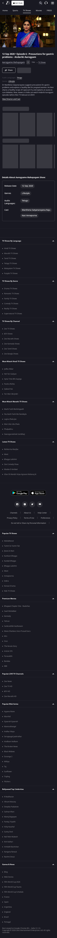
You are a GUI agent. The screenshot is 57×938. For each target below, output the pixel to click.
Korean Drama (9, 586)
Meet (6, 454)
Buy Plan (18, 3)
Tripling (7, 776)
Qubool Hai (8, 389)
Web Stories (8, 877)
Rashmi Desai (9, 857)
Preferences (44, 518)
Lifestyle (11, 80)
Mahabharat (9, 541)
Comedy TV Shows (11, 303)
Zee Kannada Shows (12, 344)
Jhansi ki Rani (9, 551)
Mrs (5, 636)
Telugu (19, 76)
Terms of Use (28, 518)
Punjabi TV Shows (11, 273)
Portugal (7, 922)
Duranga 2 (8, 756)
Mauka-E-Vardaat (11, 469)
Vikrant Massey (10, 802)
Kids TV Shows (9, 591)
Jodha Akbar (8, 369)
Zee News (8, 681)
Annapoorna (9, 576)
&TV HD (7, 691)
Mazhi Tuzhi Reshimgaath (14, 409)
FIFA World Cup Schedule (13, 892)
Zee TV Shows (9, 329)
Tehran (7, 621)
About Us (26, 513)
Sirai (6, 641)
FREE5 (49, 10)
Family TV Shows (10, 298)
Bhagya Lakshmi (10, 459)
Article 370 (8, 651)
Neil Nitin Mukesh (11, 837)
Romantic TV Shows (11, 293)
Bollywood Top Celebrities (13, 789)
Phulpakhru (8, 429)
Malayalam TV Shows (12, 268)
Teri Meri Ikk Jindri (11, 394)
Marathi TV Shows (11, 253)
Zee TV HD (8, 686)
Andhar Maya (9, 731)
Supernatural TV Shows (13, 313)
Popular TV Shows (9, 533)
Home (5, 10)
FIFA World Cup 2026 (12, 882)
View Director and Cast (11, 98)
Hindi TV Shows (10, 248)
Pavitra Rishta (9, 384)
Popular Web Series (10, 704)
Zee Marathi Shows (11, 339)
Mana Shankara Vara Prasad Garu (17, 631)
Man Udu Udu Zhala (12, 424)
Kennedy (7, 616)
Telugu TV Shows (10, 263)
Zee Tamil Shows (10, 349)
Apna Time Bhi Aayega (13, 379)
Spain (6, 902)
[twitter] (31, 504)
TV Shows (27, 10)
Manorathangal (10, 726)
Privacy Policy (11, 518)
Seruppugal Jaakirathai (13, 736)
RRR (5, 666)
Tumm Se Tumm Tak (12, 546)
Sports (15, 10)
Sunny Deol (8, 832)
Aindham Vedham (11, 741)
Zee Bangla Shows (11, 354)
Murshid (7, 716)
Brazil (6, 917)
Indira (6, 581)
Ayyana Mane (9, 711)
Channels (12, 513)
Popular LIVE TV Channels (13, 674)
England (7, 912)
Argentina (8, 907)
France (6, 897)
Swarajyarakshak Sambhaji (14, 434)
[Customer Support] (46, 3)
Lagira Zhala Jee (10, 419)
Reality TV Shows (10, 308)
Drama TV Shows (10, 288)
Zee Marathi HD (10, 696)
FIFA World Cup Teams (12, 887)
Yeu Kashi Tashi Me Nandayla (15, 414)
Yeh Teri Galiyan (10, 374)
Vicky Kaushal (9, 827)
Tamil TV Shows (10, 258)
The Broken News (11, 746)
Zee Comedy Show (11, 464)
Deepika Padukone (11, 807)
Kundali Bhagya (10, 561)
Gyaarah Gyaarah (11, 721)
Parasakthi (8, 656)
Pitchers (7, 781)
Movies (39, 10)
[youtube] (39, 504)
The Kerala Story (10, 646)
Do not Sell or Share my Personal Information (27, 523)
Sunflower (8, 771)
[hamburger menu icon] (52, 3)
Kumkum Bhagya (10, 556)
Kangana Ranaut (10, 852)
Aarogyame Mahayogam (13, 61)
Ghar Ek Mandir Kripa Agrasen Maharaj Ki (20, 474)
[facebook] (16, 504)
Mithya (6, 761)
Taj (5, 766)
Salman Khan (9, 812)
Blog (6, 872)
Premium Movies (9, 598)
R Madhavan (9, 796)
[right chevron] (5, 123)
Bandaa (7, 661)
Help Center (41, 513)
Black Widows (9, 751)
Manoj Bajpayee (10, 817)
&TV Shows (8, 334)
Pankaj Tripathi (9, 822)
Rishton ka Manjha (11, 449)
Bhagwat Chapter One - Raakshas (17, 606)
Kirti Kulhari (8, 842)
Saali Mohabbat (10, 611)
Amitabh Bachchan (11, 847)
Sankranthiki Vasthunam (13, 626)
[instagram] (24, 504)
